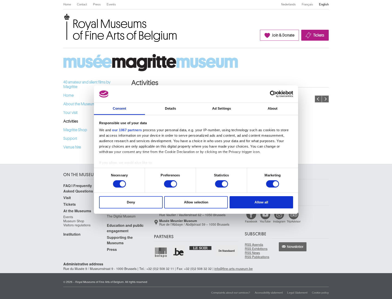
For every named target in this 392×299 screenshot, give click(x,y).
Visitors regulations (77, 225)
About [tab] (273, 108)
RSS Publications (257, 257)
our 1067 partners (127, 130)
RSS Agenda (254, 244)
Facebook (251, 221)
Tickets (318, 35)
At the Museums (77, 210)
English (324, 4)
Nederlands (288, 4)
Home (67, 4)
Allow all (261, 202)
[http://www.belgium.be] (179, 252)
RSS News (252, 253)
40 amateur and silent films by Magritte (86, 84)
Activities (70, 121)
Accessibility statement (269, 292)
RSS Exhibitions (256, 249)
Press (97, 4)
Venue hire (72, 147)
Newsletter (295, 247)
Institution (72, 234)
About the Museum (79, 104)
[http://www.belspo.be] (161, 252)
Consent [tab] (119, 108)
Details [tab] (170, 108)
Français (307, 4)
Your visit (70, 113)
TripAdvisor (294, 221)
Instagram (279, 221)
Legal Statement (297, 292)
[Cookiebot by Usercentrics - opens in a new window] (273, 94)
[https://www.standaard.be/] (227, 251)
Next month (325, 99)
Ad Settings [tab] (221, 108)
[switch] (170, 184)
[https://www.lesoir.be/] (200, 247)
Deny (131, 202)
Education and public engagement (125, 228)
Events (111, 4)
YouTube (265, 221)
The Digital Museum (121, 216)
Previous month (318, 99)
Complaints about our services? (230, 292)
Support (70, 138)
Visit (67, 197)
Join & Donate (283, 35)
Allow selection (196, 202)
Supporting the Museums (120, 240)
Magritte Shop (75, 130)
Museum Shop (73, 221)
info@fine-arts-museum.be (233, 268)
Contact (82, 4)
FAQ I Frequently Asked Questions (78, 188)
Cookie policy (320, 292)
